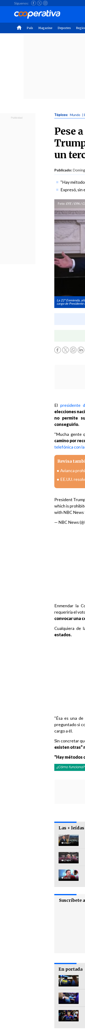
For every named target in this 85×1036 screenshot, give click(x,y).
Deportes (64, 28)
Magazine (45, 28)
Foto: (61, 203)
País (30, 28)
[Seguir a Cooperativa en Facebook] (33, 3)
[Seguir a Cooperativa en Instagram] (45, 3)
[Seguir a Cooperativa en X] (39, 3)
